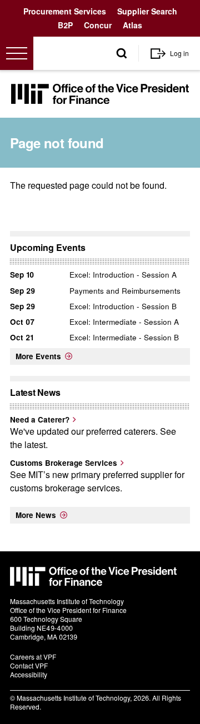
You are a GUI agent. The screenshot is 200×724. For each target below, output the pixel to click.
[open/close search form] (121, 53)
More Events (38, 356)
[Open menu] (16, 53)
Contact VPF (29, 665)
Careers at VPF (33, 656)
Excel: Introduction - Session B (123, 306)
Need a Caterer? (39, 419)
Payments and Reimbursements (125, 290)
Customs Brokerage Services (63, 462)
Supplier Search (147, 11)
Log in (179, 53)
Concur (98, 25)
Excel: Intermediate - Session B (124, 337)
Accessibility (28, 674)
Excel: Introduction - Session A (123, 274)
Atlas (132, 25)
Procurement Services (64, 11)
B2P (65, 25)
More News (36, 515)
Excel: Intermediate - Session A (124, 321)
